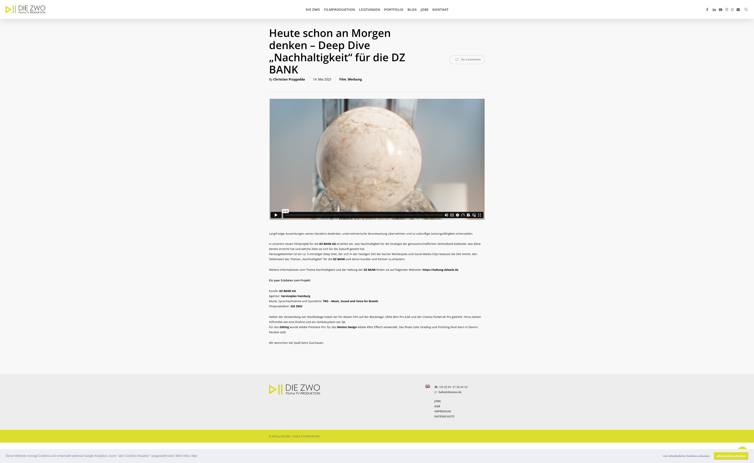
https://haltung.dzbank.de (440, 270)
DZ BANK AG (327, 244)
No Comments (470, 59)
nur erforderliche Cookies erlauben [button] (686, 456)
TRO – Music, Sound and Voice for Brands (350, 301)
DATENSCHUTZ (444, 416)
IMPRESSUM (442, 411)
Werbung (355, 79)
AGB (437, 406)
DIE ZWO (296, 306)
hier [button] (194, 456)
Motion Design (347, 327)
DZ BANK (339, 259)
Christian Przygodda (289, 79)
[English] (427, 386)
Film (342, 79)
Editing (284, 327)
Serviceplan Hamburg (295, 296)
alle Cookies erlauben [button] (731, 456)
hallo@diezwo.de (449, 392)
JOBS (437, 401)
